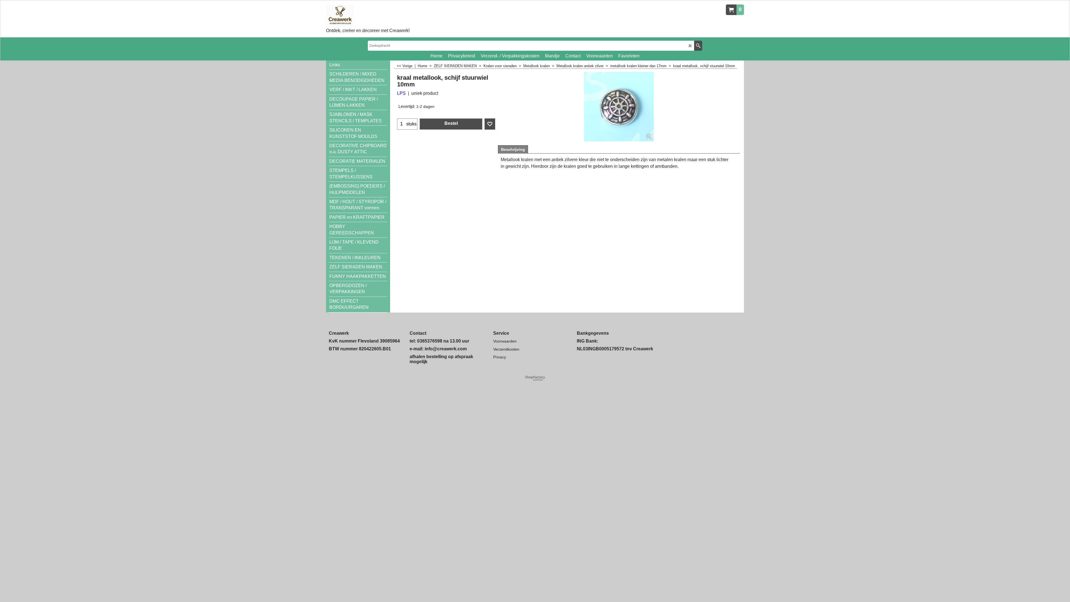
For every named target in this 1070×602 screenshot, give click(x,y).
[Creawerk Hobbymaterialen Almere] (368, 15)
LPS (401, 93)
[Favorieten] (490, 124)
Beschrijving (513, 149)
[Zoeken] (698, 46)
